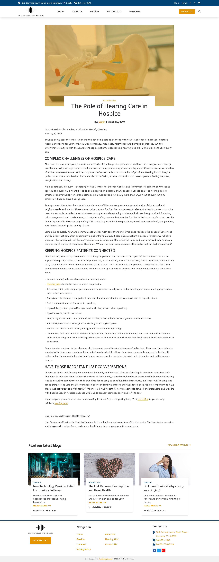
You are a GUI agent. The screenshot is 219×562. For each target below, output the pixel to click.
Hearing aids (53, 284)
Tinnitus (37, 483)
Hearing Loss (109, 101)
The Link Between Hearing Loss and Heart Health (108, 488)
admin (101, 121)
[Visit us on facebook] (190, 3)
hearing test (61, 403)
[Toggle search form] (199, 11)
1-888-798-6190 (165, 544)
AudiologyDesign (105, 559)
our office (143, 399)
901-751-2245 (85, 3)
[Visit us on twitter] (194, 3)
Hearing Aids (94, 483)
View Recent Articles (178, 445)
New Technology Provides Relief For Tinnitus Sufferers (53, 488)
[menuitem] (176, 3)
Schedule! (40, 540)
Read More (40, 505)
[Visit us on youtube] (199, 3)
